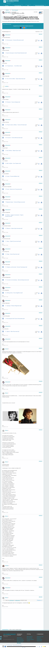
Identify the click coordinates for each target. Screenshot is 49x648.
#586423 (40, 170)
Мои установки (20, 640)
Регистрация (15, 10)
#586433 (40, 299)
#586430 (40, 261)
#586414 (40, 59)
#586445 (40, 587)
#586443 (40, 564)
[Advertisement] (23, 618)
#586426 (40, 209)
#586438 (40, 381)
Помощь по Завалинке (39, 640)
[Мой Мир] (25, 27)
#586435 (40, 325)
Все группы (29, 638)
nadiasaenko (7, 34)
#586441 (40, 461)
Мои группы (30, 636)
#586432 (40, 286)
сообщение (11, 600)
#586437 (40, 348)
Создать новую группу (30, 640)
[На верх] (1, 637)
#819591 (40, 34)
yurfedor (6, 565)
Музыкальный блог (39, 5)
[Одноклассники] (24, 27)
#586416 (40, 85)
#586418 (40, 109)
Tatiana (6, 392)
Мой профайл (20, 639)
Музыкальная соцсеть (12, 1)
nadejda (6, 86)
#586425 (40, 196)
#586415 (40, 72)
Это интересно (19, 12)
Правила (39, 638)
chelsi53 (6, 348)
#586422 (40, 157)
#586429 (40, 248)
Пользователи (17, 5)
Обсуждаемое (10, 12)
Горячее (5, 12)
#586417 (40, 96)
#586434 (40, 312)
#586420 (40, 131)
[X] (20, 27)
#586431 (40, 274)
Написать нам (40, 636)
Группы (6, 5)
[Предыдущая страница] (1, 639)
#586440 (40, 429)
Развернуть (39, 600)
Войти (7, 10)
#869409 (40, 596)
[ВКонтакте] (22, 27)
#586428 (40, 235)
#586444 (40, 577)
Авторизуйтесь (5, 629)
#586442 (40, 515)
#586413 (40, 47)
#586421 (40, 144)
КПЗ (28, 5)
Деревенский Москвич (20, 642)
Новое (15, 12)
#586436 (40, 338)
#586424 (40, 183)
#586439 (40, 392)
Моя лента (23, 12)
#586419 (40, 118)
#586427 (40, 222)
